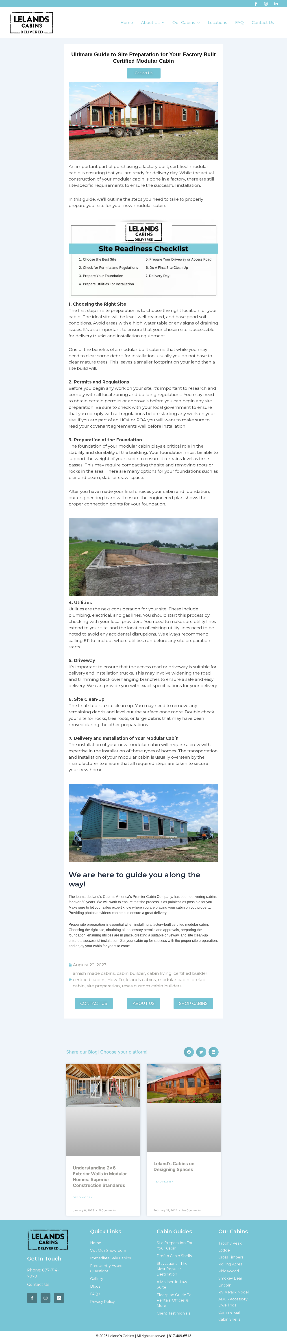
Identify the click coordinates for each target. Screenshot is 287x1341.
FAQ (239, 22)
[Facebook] (256, 4)
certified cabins (89, 979)
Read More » (82, 1197)
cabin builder (131, 973)
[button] (162, 23)
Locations (217, 22)
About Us (150, 22)
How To (115, 979)
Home (127, 22)
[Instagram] (266, 4)
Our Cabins (183, 22)
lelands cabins (141, 979)
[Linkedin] (276, 4)
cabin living (159, 973)
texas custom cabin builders (152, 985)
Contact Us (263, 22)
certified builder (190, 973)
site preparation (103, 985)
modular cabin (173, 979)
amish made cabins (94, 973)
